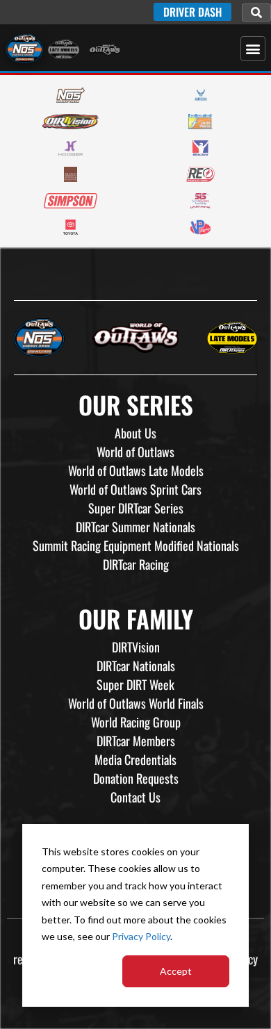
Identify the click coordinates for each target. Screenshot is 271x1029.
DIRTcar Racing (136, 564)
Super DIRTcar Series (135, 508)
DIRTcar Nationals (136, 666)
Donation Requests (136, 778)
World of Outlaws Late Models (136, 470)
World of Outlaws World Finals (136, 703)
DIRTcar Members (136, 741)
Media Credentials (135, 759)
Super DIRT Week (135, 684)
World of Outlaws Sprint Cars (135, 489)
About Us (135, 433)
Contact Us (135, 797)
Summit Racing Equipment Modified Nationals (136, 545)
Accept (176, 971)
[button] (256, 12)
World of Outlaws (135, 452)
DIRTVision (136, 647)
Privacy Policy (141, 936)
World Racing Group (136, 722)
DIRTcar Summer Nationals (135, 527)
